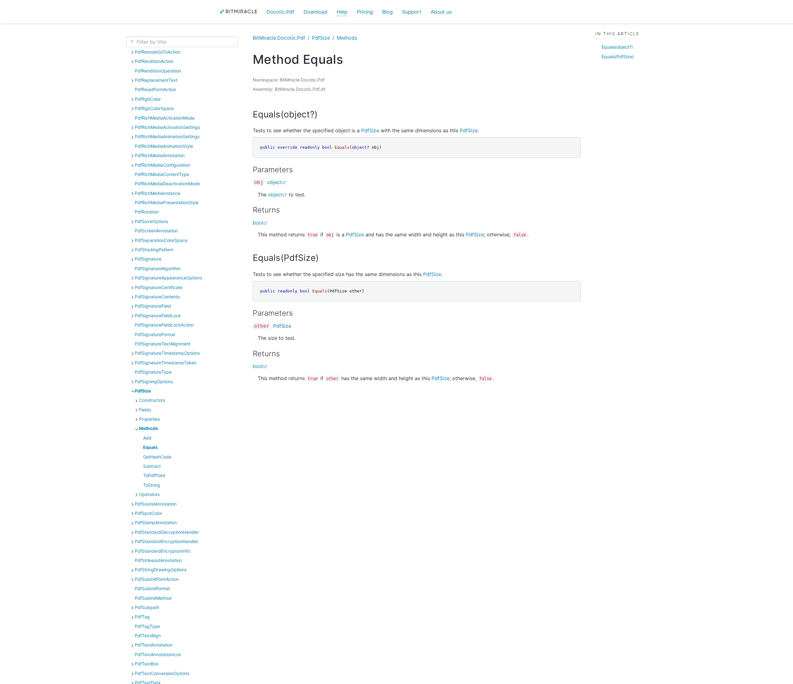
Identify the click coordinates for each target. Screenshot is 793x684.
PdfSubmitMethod (153, 598)
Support (411, 12)
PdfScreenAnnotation (156, 230)
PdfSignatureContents (157, 296)
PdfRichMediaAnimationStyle (164, 146)
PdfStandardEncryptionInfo (162, 551)
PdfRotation (147, 211)
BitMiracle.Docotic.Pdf (279, 38)
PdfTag (142, 616)
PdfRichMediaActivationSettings (167, 127)
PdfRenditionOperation (158, 70)
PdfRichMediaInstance (157, 193)
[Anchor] (323, 114)
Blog (387, 12)
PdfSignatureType (153, 372)
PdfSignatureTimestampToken (165, 362)
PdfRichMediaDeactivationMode (167, 183)
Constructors (152, 400)
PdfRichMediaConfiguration (162, 165)
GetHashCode (157, 456)
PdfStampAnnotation (156, 522)
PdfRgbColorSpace (154, 108)
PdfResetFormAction (155, 89)
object (274, 182)
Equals (150, 447)
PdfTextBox (147, 663)
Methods (148, 428)
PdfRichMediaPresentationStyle (167, 202)
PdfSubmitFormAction (157, 579)
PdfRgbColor (148, 99)
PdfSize (143, 390)
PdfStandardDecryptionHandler (167, 532)
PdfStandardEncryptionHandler (166, 541)
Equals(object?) (617, 47)
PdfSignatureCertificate (158, 287)
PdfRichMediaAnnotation (160, 155)
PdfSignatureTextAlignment (163, 343)
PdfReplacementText (156, 80)
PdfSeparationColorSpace (161, 240)
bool (258, 223)
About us (441, 12)
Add (147, 438)
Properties (149, 419)
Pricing (365, 12)
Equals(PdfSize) (618, 56)
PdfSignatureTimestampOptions (167, 353)
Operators (149, 494)
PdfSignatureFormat (155, 334)
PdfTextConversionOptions (162, 673)
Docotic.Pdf (280, 12)
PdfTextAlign (148, 635)
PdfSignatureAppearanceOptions (168, 277)
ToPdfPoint (154, 475)
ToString (151, 485)
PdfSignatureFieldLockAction (164, 324)
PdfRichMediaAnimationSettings (167, 136)
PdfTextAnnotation (154, 644)
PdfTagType (147, 626)
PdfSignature (148, 258)
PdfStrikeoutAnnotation (158, 560)
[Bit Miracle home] (241, 11)
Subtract (152, 466)
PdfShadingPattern (154, 249)
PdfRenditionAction (154, 61)
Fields (145, 409)
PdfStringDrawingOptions (160, 569)
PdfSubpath (147, 607)
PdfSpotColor (148, 513)
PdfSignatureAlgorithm (158, 268)
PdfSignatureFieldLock (158, 315)
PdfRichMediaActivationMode (165, 118)
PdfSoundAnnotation (156, 503)
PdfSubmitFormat (152, 588)
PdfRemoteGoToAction (157, 52)
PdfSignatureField (153, 306)
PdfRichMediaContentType (162, 174)
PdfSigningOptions (154, 381)
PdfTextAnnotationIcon (158, 654)
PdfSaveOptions (151, 221)
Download (315, 12)
